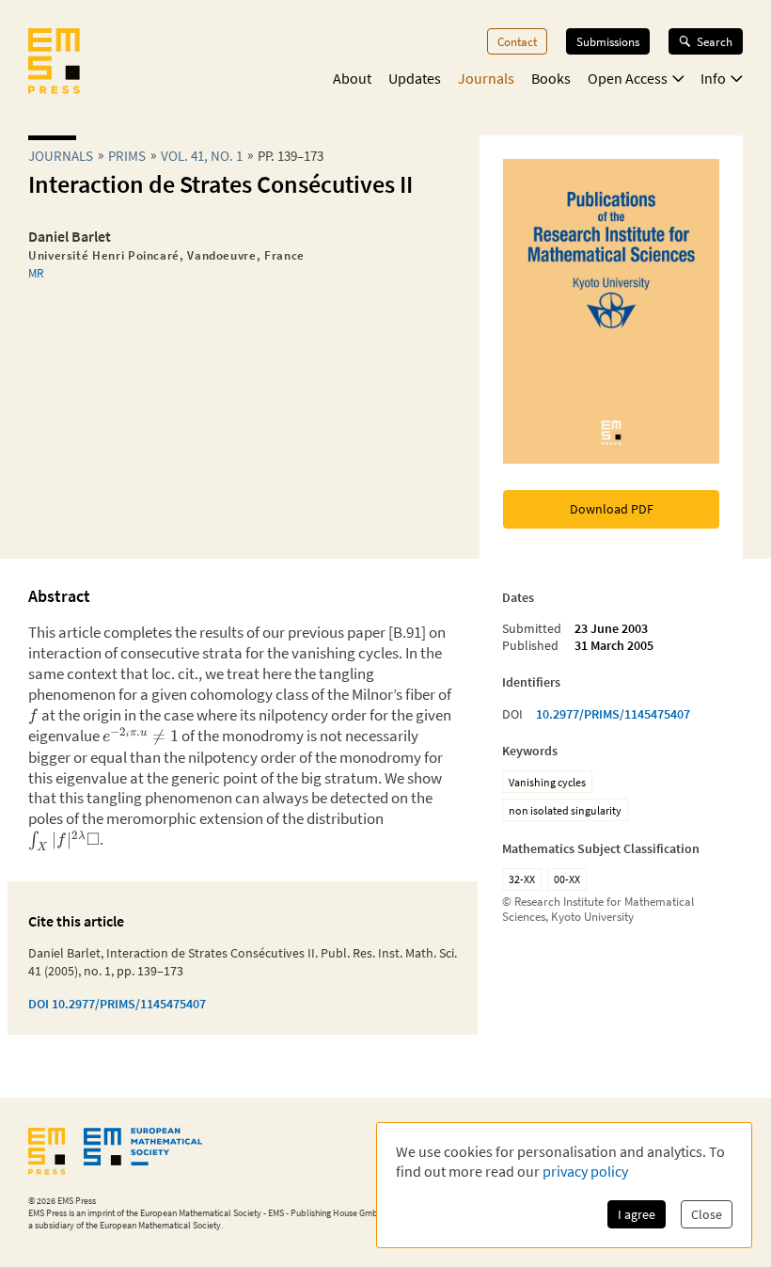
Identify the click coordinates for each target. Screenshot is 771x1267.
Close (706, 1214)
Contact (517, 41)
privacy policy (585, 1171)
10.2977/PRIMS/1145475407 (613, 713)
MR (35, 272)
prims (127, 156)
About (352, 78)
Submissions (607, 41)
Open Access (628, 78)
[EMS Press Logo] (54, 63)
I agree (636, 1214)
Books (551, 78)
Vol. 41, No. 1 (202, 156)
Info (713, 78)
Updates (414, 78)
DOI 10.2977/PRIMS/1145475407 (117, 1003)
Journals (486, 78)
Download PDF (611, 508)
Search (714, 41)
